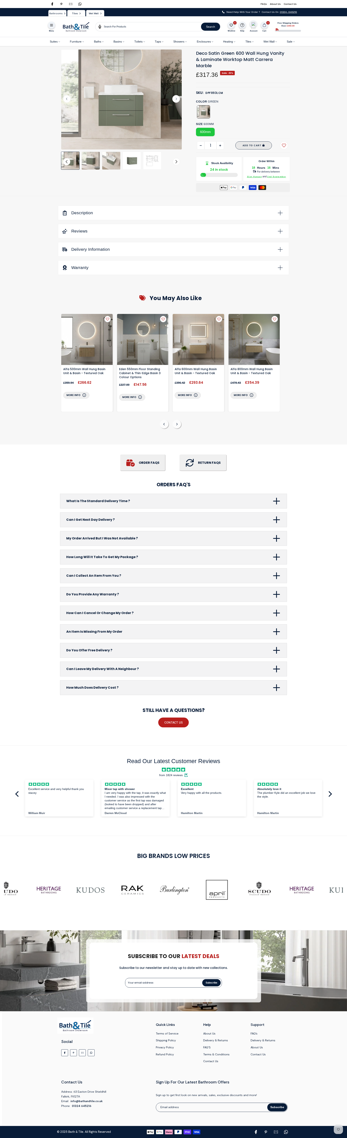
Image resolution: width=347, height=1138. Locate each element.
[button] (70, 161)
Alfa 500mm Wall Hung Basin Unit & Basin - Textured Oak (84, 371)
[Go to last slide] (67, 99)
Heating (228, 41)
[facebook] (52, 4)
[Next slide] (176, 99)
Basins (117, 41)
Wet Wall (269, 41)
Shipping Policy (166, 1040)
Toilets (138, 41)
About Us (275, 4)
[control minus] (200, 145)
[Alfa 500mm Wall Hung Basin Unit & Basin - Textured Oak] (87, 340)
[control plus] (220, 145)
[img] (173, 770)
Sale (289, 41)
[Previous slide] (164, 424)
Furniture (76, 41)
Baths (97, 41)
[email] (70, 4)
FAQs (264, 4)
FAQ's (254, 1033)
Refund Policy (165, 1054)
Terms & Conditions (216, 1054)
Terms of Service (167, 1033)
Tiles (248, 41)
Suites (54, 41)
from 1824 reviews (171, 775)
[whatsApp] (80, 4)
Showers (178, 41)
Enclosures (204, 41)
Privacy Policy (165, 1047)
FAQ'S (207, 1047)
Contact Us (290, 4)
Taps (158, 41)
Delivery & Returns (215, 1040)
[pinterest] (61, 4)
